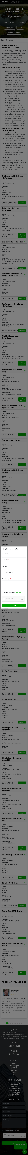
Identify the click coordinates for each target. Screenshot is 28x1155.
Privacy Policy (18, 592)
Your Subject (6, 553)
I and (13, 592)
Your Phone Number (7, 572)
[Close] (25, 549)
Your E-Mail (5, 559)
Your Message (6, 579)
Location (5, 566)
